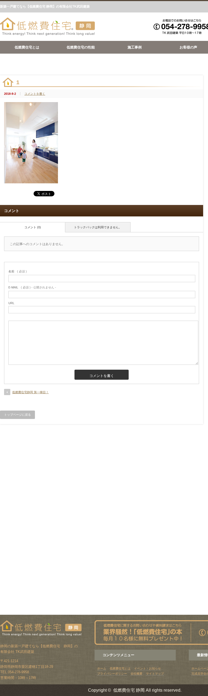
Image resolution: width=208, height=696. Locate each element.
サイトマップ (155, 673)
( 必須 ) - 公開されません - (32, 287)
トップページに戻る (17, 414)
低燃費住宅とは (27, 47)
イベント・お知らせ (147, 668)
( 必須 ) (17, 271)
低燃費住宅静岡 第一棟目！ (30, 392)
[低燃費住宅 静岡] (47, 34)
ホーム (101, 668)
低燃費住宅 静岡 (129, 690)
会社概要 (136, 673)
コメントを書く (34, 93)
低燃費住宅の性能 (81, 47)
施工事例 (135, 47)
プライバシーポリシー (112, 673)
